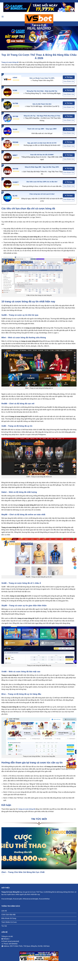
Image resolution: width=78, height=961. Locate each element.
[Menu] (2, 16)
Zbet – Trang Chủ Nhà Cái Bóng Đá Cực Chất (23, 872)
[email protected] (13, 941)
